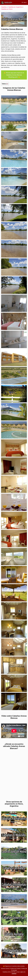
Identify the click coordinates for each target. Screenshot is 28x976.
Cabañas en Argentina (15, 7)
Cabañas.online (7, 972)
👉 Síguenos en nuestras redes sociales (14, 966)
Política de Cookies (15, 968)
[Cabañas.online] (6, 2)
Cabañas (4, 7)
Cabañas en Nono (6, 9)
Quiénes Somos (5, 968)
